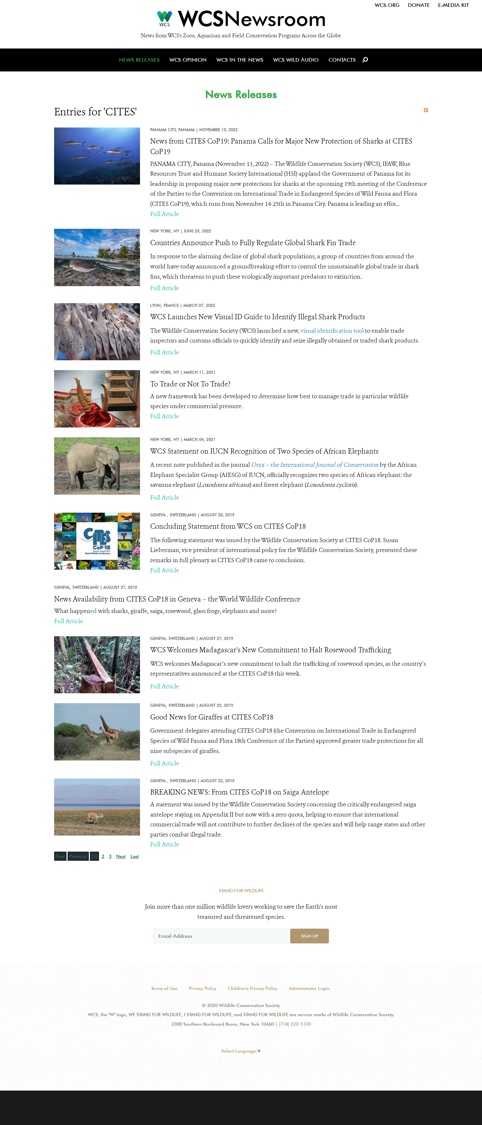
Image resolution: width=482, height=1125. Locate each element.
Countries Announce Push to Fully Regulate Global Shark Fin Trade (253, 242)
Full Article (164, 214)
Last (135, 856)
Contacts (342, 60)
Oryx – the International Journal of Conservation (314, 465)
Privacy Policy (202, 988)
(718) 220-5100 (295, 1024)
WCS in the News (239, 60)
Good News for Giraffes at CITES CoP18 (211, 717)
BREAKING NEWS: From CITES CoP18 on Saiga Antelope (239, 792)
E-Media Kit (453, 5)
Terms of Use (164, 988)
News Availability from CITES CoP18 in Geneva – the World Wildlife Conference (177, 599)
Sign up (309, 935)
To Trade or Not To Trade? (190, 384)
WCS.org (387, 5)
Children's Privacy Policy (252, 988)
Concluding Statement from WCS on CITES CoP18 (228, 526)
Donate (419, 5)
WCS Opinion (188, 60)
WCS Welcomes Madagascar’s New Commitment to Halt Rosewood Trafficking (270, 650)
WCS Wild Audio (296, 60)
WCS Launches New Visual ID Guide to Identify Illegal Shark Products (257, 317)
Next (121, 856)
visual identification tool (332, 331)
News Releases (139, 60)
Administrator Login (309, 988)
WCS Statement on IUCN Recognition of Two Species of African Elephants (264, 451)
